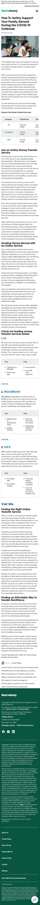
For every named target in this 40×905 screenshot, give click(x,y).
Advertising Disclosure (32, 6)
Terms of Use (22, 895)
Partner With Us (7, 852)
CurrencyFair (31, 308)
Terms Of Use (6, 845)
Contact (4, 864)
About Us (5, 833)
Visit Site (4, 384)
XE (9, 125)
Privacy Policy (7, 858)
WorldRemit (9, 132)
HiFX (9, 140)
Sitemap (4, 871)
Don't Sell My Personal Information (14, 878)
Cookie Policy (6, 839)
